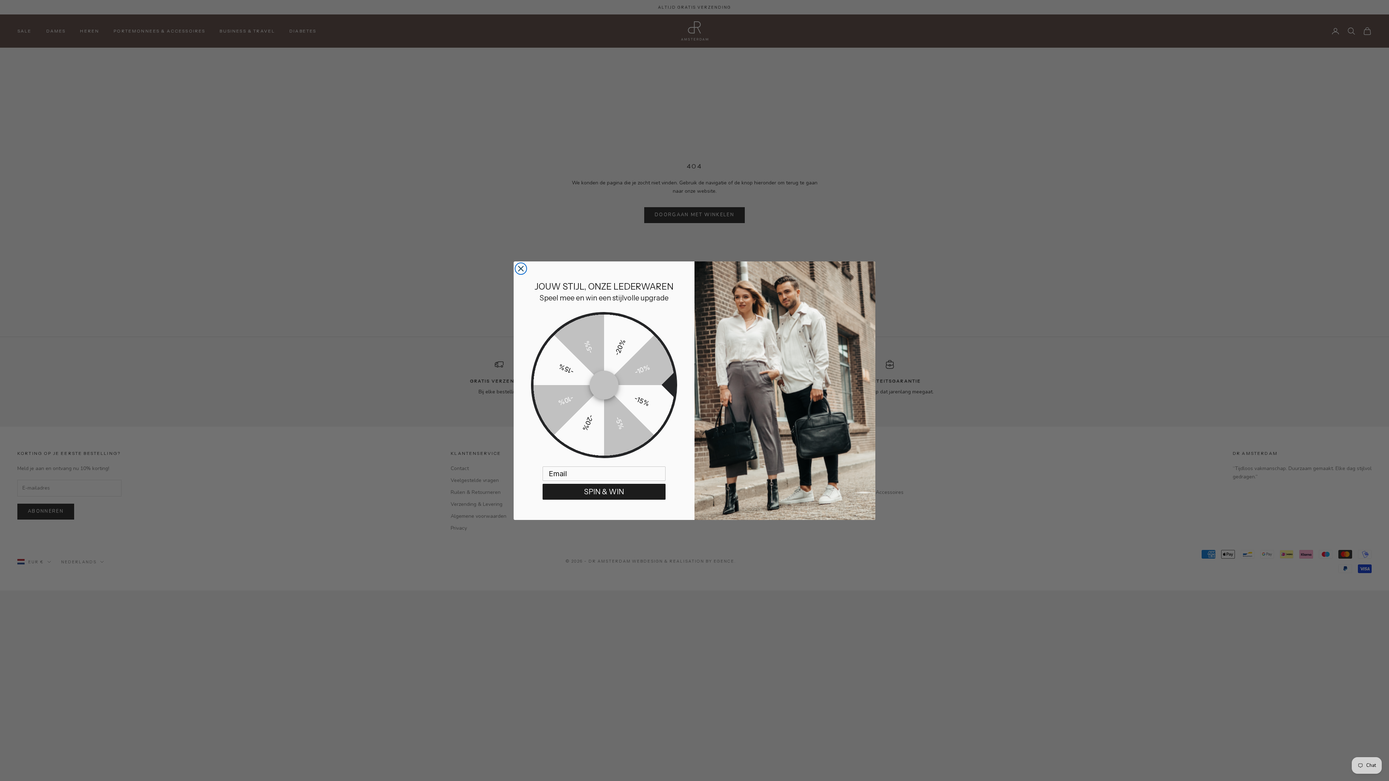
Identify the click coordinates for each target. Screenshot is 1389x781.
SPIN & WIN (604, 491)
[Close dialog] (521, 268)
